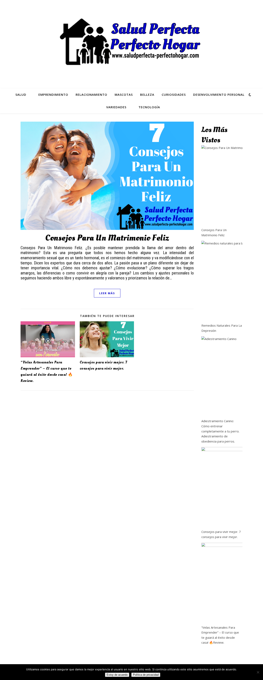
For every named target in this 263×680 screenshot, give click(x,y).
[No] (258, 672)
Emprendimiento (53, 94)
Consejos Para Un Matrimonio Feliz (107, 238)
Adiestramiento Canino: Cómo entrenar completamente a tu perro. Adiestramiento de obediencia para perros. (220, 431)
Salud (20, 94)
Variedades (116, 107)
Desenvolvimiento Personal (219, 94)
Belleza (147, 94)
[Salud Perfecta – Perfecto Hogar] (131, 42)
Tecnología (149, 107)
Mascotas (124, 94)
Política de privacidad (146, 674)
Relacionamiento (91, 94)
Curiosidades (174, 94)
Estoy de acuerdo (117, 674)
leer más (107, 293)
